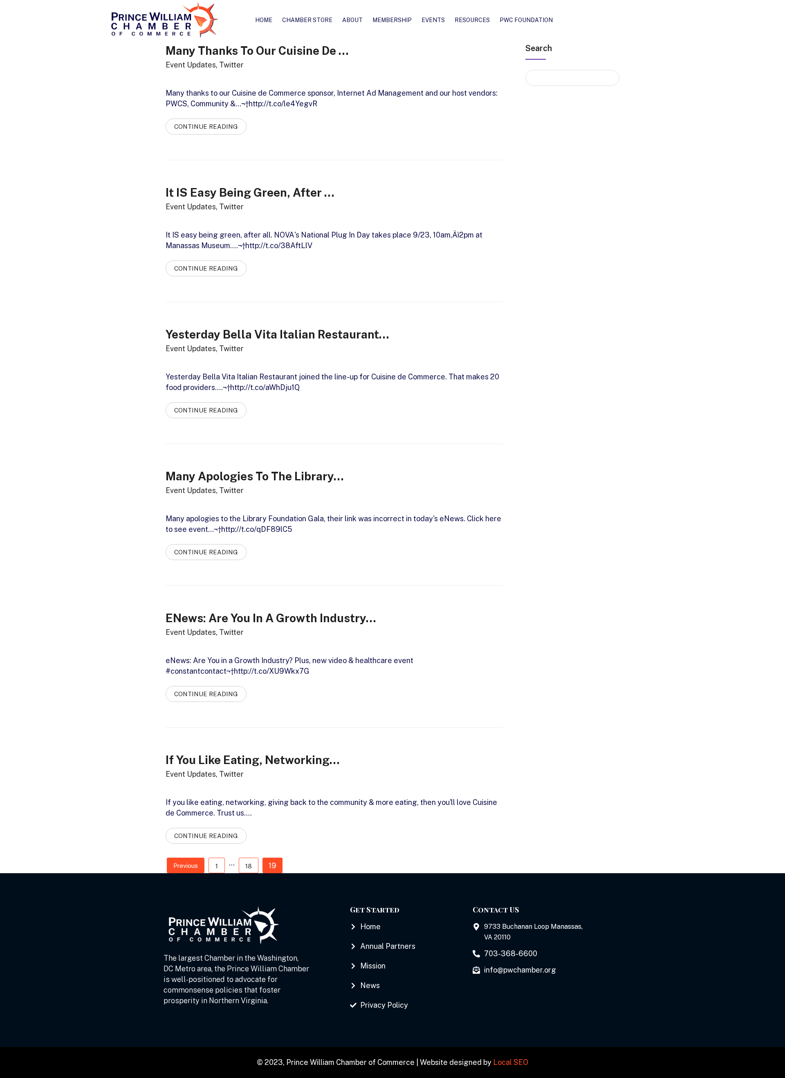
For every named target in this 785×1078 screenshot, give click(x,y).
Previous (185, 865)
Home (263, 20)
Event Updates (191, 65)
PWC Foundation (526, 20)
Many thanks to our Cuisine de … (257, 50)
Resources (472, 20)
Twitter (231, 65)
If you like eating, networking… (253, 759)
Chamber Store (307, 20)
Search (538, 48)
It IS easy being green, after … (250, 192)
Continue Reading (206, 126)
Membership (392, 20)
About (352, 20)
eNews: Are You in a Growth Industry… (271, 618)
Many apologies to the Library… (255, 476)
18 (248, 866)
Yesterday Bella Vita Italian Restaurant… (277, 334)
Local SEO (510, 1062)
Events (433, 20)
